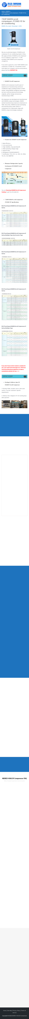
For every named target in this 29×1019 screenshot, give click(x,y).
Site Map (9, 1010)
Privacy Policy (16, 1010)
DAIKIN (3, 26)
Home (4, 1010)
